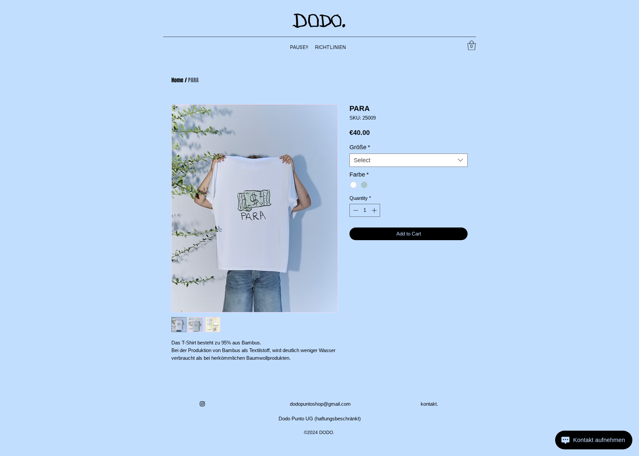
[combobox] (408, 160)
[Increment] (374, 210)
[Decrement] (354, 210)
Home (177, 80)
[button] (472, 45)
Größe (359, 147)
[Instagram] (202, 403)
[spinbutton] (364, 210)
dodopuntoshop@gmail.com (320, 404)
